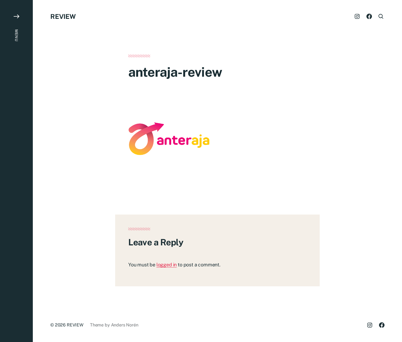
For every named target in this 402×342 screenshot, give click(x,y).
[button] (16, 171)
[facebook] (369, 16)
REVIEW (63, 16)
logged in (166, 264)
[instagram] (357, 16)
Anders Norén (124, 325)
